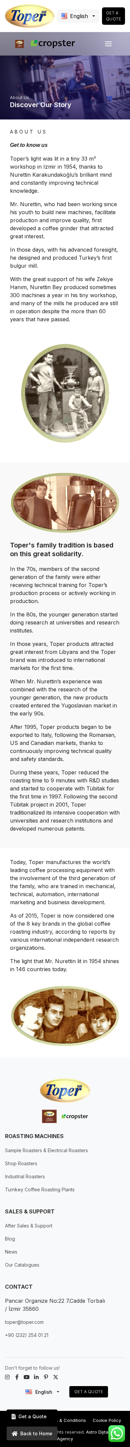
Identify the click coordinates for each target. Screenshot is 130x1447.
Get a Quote (113, 15)
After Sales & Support (28, 1225)
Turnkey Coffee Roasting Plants (40, 1189)
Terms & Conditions (65, 1420)
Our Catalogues (22, 1265)
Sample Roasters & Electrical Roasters (46, 1150)
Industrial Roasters (25, 1176)
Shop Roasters (21, 1163)
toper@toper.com (24, 1322)
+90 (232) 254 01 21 (26, 1335)
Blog (10, 1239)
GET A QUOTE (88, 1391)
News (11, 1252)
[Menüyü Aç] (108, 44)
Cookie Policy (107, 1420)
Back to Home (36, 1433)
